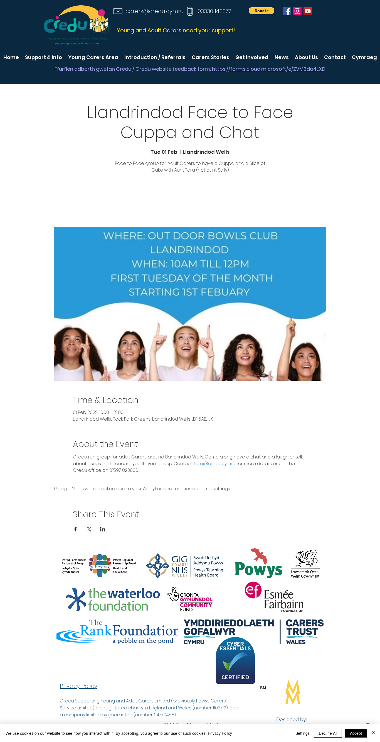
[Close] (373, 733)
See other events (190, 201)
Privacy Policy (220, 733)
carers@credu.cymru (154, 11)
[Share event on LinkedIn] (102, 529)
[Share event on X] (89, 529)
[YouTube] (307, 11)
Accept (356, 733)
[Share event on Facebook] (75, 529)
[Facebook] (287, 11)
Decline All (328, 733)
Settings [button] (302, 733)
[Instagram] (297, 11)
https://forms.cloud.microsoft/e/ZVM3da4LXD (268, 68)
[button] (261, 10)
